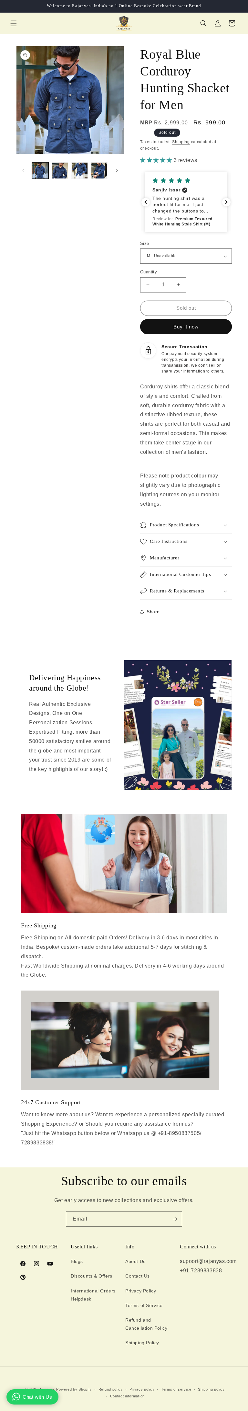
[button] (13, 23)
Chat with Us (37, 1397)
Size (144, 243)
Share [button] (153, 611)
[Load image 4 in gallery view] (99, 170)
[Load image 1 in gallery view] (40, 170)
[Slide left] (23, 170)
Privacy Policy (140, 1290)
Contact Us (137, 1276)
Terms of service (176, 1389)
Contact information (127, 1396)
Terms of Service (144, 1305)
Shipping (181, 142)
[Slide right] (117, 170)
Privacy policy (142, 1389)
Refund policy (110, 1389)
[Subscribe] (175, 1219)
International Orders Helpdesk (93, 1295)
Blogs (77, 1261)
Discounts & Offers (91, 1276)
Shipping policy (211, 1389)
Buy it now (186, 326)
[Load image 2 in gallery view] (60, 170)
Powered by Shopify (74, 1389)
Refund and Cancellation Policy (146, 1324)
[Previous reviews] (145, 202)
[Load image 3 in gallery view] (79, 170)
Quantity (148, 272)
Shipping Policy (142, 1342)
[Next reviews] (226, 202)
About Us (135, 1261)
